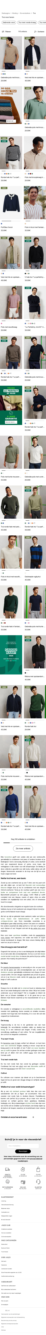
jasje (31, 1053)
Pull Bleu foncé (7, 227)
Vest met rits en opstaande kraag (13, 277)
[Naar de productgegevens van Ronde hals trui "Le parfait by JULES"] (11, 152)
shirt (21, 1066)
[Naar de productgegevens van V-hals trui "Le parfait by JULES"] (35, 252)
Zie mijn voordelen (6, 1233)
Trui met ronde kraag (27, 22)
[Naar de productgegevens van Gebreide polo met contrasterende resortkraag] (35, 452)
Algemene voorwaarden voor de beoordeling (13, 1317)
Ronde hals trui (30, 726)
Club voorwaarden (6, 1236)
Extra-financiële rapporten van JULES (11, 1272)
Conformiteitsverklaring (7, 1276)
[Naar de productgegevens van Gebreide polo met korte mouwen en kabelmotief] (35, 602)
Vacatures (4, 1265)
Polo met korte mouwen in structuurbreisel (17, 477)
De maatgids (4, 1304)
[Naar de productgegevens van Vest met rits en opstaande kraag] (35, 52)
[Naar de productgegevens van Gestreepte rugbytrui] (35, 552)
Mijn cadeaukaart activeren (8, 1289)
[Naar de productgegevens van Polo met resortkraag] (11, 302)
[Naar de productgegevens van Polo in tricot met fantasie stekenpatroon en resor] (35, 202)
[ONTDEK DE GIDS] (11, 105)
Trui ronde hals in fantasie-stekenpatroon (17, 626)
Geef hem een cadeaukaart (8, 1285)
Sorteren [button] (41, 31)
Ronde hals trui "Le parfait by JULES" (15, 177)
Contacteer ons (5, 1212)
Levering (3, 1201)
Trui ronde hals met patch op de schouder (17, 527)
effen (26, 895)
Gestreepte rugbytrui (32, 577)
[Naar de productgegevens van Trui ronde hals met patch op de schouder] (11, 502)
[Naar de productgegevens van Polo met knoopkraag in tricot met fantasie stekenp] (35, 152)
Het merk (3, 1261)
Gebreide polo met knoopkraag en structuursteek (19, 77)
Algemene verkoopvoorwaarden (9, 1323)
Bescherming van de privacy (9, 1320)
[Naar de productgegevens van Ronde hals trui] (35, 701)
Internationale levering (7, 1204)
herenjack (11, 1069)
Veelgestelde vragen (6, 1216)
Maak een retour (5, 1208)
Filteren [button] (8, 31)
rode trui (32, 977)
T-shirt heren (4, 1251)
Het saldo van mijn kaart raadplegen (11, 1293)
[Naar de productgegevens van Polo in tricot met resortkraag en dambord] (11, 552)
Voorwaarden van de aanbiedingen (10, 1314)
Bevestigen (23, 1151)
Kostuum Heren (5, 1248)
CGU (2, 1327)
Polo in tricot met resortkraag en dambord (17, 577)
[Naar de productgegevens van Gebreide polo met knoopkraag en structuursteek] (11, 52)
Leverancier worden (6, 1268)
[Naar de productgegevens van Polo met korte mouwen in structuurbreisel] (11, 452)
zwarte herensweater (11, 967)
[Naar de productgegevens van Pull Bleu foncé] (11, 202)
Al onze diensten (5, 1219)
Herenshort (4, 1244)
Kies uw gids (4, 1300)
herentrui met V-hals (11, 1043)
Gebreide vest (9, 22)
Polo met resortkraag (9, 327)
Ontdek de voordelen (6, 1229)
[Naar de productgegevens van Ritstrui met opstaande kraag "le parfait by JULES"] (35, 651)
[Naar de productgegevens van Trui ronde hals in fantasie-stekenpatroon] (11, 602)
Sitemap (3, 1330)
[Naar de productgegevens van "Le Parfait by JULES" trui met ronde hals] (35, 302)
